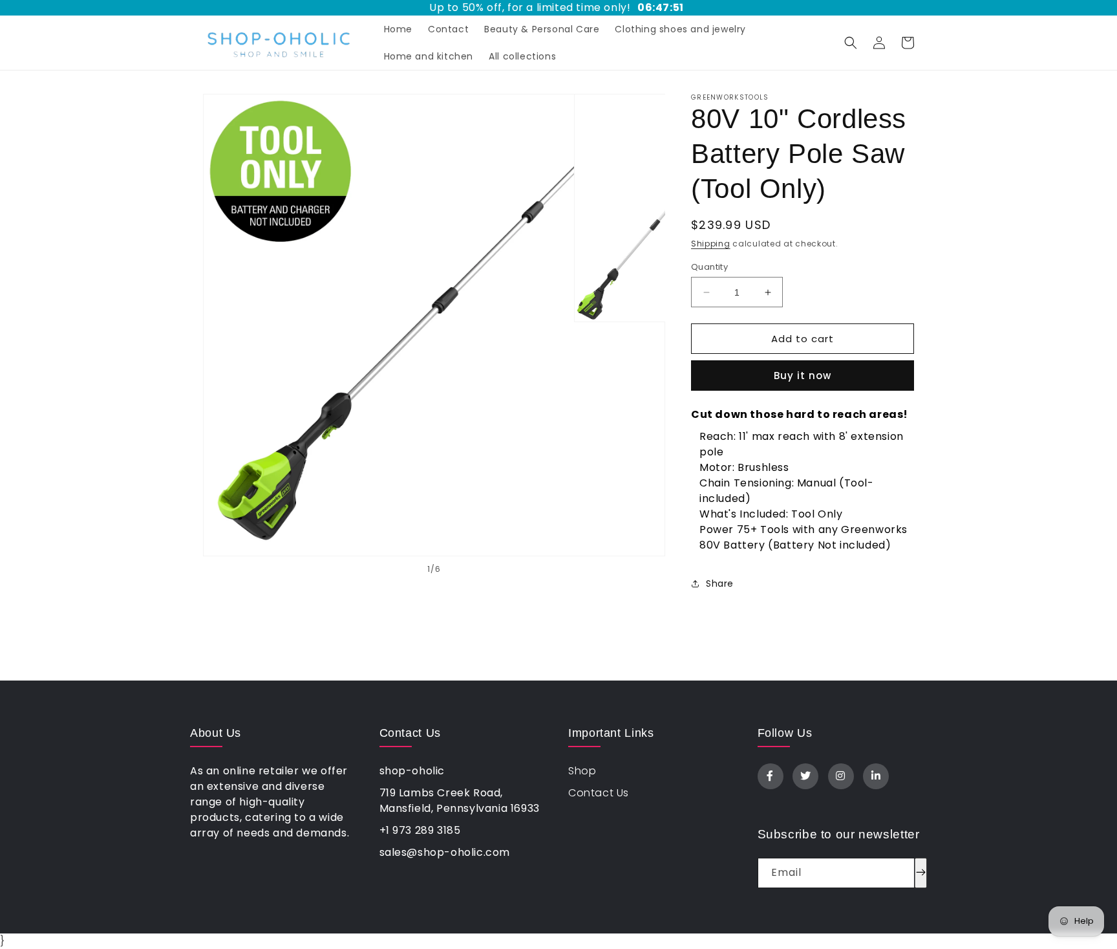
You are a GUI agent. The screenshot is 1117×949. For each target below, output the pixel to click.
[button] (850, 42)
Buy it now (802, 375)
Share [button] (720, 583)
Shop (582, 770)
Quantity (709, 267)
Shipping (710, 243)
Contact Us (598, 792)
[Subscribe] (921, 873)
